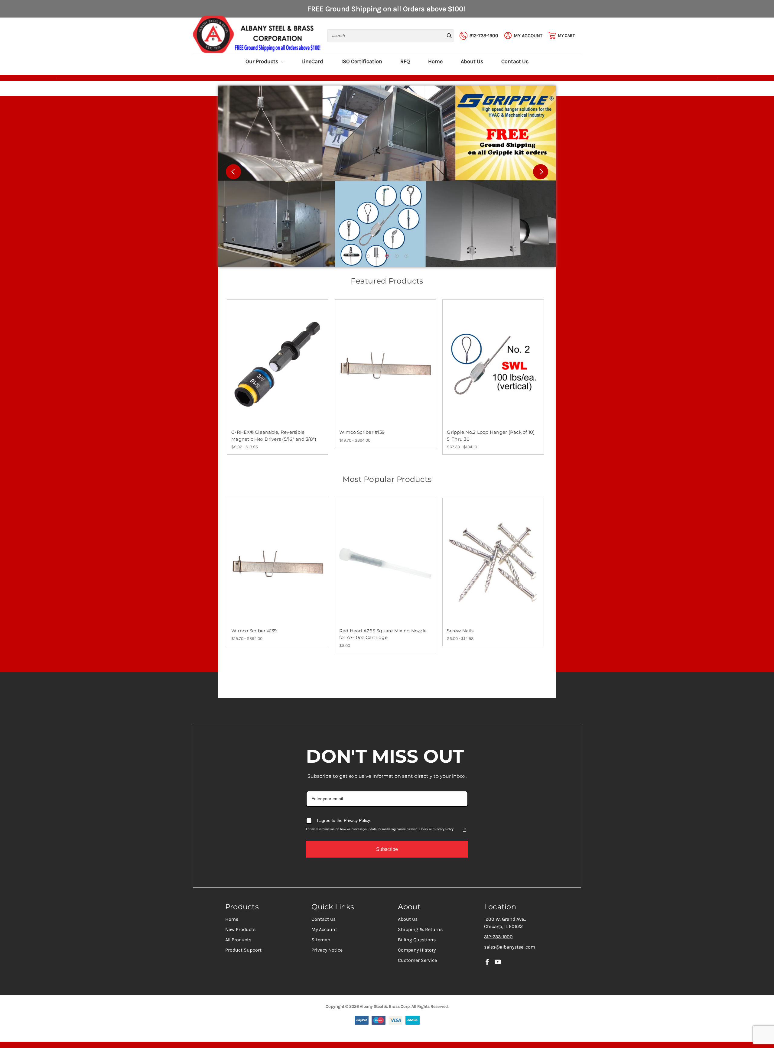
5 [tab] (406, 256)
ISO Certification (361, 61)
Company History (417, 950)
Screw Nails (460, 631)
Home (435, 61)
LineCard (312, 61)
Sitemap (320, 940)
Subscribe (387, 849)
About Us (472, 61)
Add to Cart (385, 568)
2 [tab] (377, 256)
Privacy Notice (327, 950)
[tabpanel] (387, 176)
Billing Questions (417, 940)
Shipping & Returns (420, 929)
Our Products (262, 61)
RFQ (405, 61)
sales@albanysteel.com (509, 947)
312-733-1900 (498, 936)
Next (540, 171)
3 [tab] (387, 256)
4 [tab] (397, 256)
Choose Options (277, 370)
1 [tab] (368, 256)
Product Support (243, 950)
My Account (324, 929)
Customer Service (417, 960)
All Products (238, 940)
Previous (233, 171)
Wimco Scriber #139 (362, 432)
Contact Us (514, 61)
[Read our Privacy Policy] (464, 830)
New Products (240, 929)
